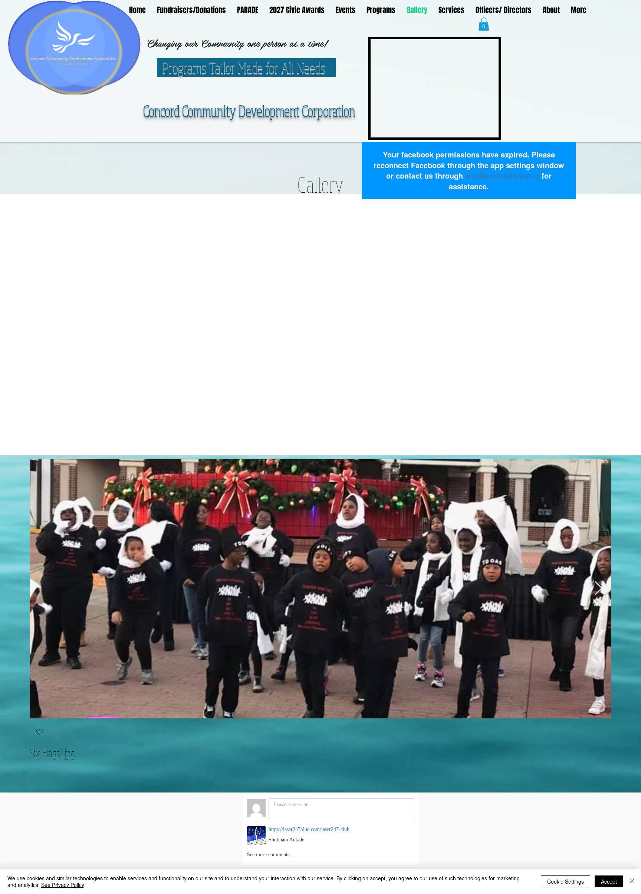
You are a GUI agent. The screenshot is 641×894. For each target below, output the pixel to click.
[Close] (632, 881)
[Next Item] (598, 588)
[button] (483, 24)
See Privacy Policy (62, 884)
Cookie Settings (565, 881)
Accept (609, 881)
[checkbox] (39, 732)
